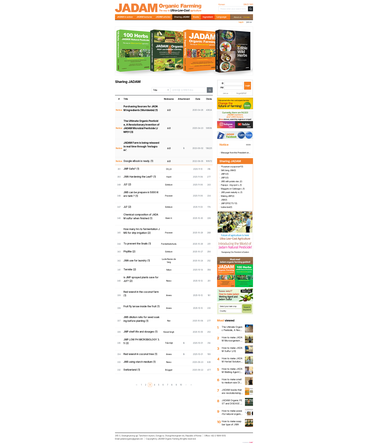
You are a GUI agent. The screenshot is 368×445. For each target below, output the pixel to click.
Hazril (168, 177)
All (181, 439)
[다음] (186, 385)
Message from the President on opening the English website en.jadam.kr (236, 152)
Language (221, 17)
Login (247, 85)
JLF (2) (127, 184)
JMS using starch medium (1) (139, 361)
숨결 (169, 110)
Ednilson (168, 184)
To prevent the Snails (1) (137, 243)
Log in (241, 22)
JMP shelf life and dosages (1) (140, 331)
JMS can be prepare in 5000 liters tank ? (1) (140, 194)
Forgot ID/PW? (241, 93)
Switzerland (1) (131, 369)
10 (181, 385)
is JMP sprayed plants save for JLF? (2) (140, 279)
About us (237, 17)
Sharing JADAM (181, 17)
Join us (249, 22)
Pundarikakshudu (169, 244)
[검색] (210, 90)
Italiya (168, 269)
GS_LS (169, 169)
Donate (247, 17)
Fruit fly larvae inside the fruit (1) (141, 306)
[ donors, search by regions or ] (235, 119)
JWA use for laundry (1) (136, 260)
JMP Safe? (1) (131, 168)
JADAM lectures (144, 17)
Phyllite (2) (129, 251)
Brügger (168, 370)
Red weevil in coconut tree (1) (140, 354)
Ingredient (208, 17)
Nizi (168, 320)
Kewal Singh (168, 332)
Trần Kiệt (169, 343)
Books (196, 17)
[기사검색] (250, 8)
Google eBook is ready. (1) (138, 161)
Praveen (169, 195)
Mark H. (168, 218)
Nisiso (168, 281)
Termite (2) (129, 269)
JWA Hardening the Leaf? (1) (139, 176)
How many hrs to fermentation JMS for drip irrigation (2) (141, 231)
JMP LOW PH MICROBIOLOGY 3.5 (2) (141, 341)
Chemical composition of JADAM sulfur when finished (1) (140, 216)
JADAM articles (163, 17)
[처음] (136, 385)
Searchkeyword (247, 308)
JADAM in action (125, 17)
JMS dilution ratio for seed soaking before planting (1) (141, 319)
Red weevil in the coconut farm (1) (141, 293)
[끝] (191, 385)
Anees (169, 295)
